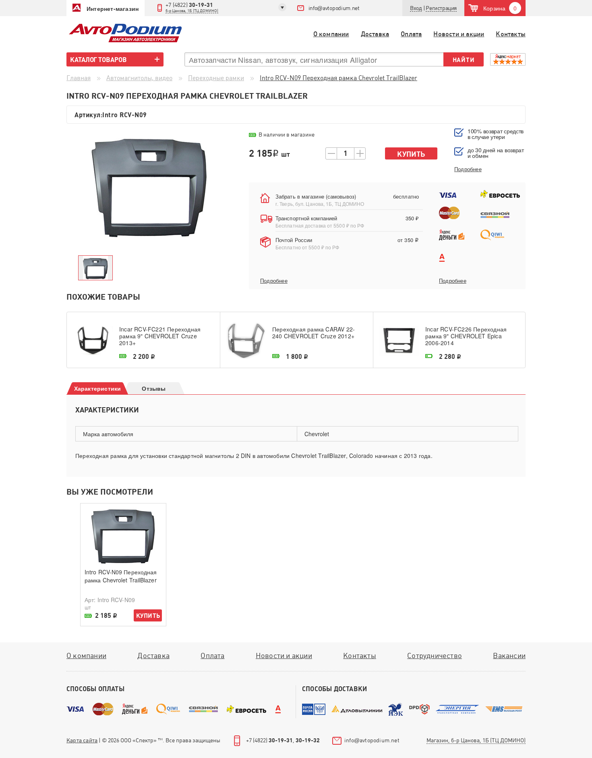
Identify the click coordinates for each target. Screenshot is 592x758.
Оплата (411, 34)
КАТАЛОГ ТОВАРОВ (98, 59)
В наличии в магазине (287, 134)
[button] (441, 8)
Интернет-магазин (113, 8)
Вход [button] (416, 8)
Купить (411, 154)
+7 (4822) (192, 7)
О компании (331, 34)
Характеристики (97, 388)
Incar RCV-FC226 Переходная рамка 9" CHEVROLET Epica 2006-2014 (466, 336)
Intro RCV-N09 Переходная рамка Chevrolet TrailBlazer (121, 576)
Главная (78, 78)
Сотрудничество (434, 655)
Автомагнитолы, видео (139, 78)
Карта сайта (81, 740)
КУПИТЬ (148, 615)
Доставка (375, 34)
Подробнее (274, 280)
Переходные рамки (216, 78)
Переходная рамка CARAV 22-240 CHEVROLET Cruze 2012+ (313, 333)
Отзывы (154, 388)
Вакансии (509, 655)
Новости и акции (458, 34)
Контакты (511, 34)
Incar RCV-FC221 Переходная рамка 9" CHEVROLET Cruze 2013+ (160, 336)
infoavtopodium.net (334, 8)
